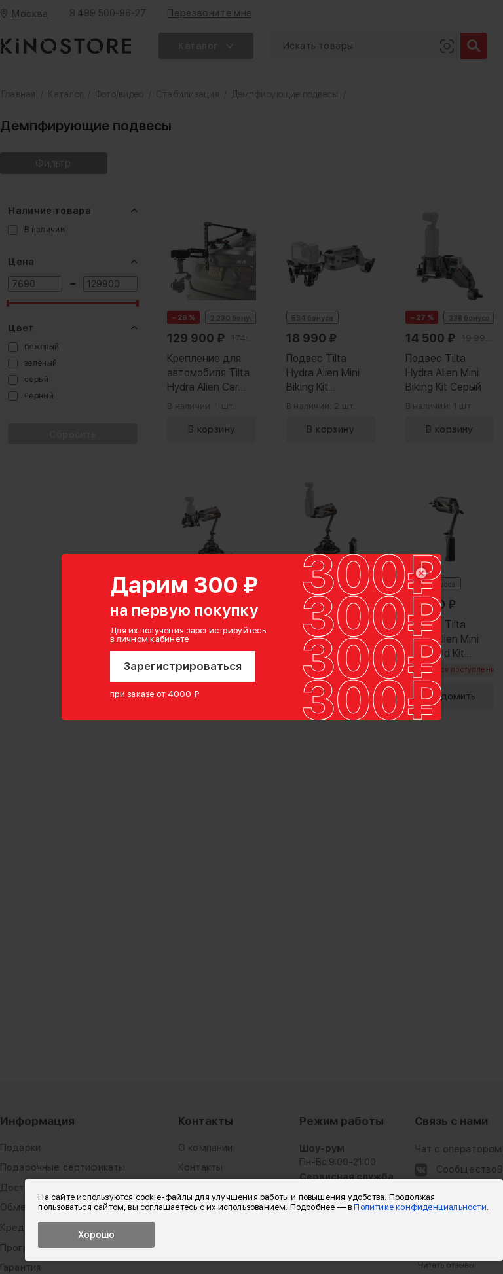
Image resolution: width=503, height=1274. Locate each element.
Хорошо (96, 1235)
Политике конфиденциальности (420, 1207)
